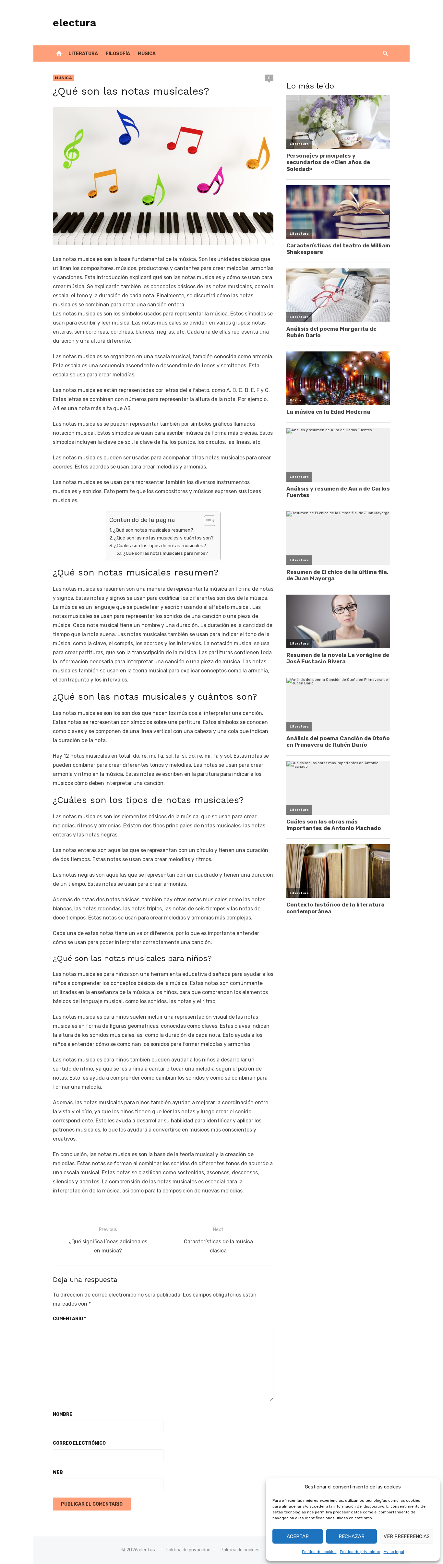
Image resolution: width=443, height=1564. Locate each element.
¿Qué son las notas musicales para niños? (165, 553)
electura (74, 23)
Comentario (69, 1318)
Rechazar (352, 1536)
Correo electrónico (79, 1443)
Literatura (83, 53)
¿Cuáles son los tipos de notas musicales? (160, 546)
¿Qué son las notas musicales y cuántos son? (164, 538)
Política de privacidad (360, 1551)
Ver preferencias (407, 1536)
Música (147, 53)
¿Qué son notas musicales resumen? (153, 530)
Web (58, 1472)
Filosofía (118, 53)
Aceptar (298, 1536)
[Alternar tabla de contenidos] (206, 520)
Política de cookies (319, 1551)
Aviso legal (394, 1551)
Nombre (62, 1414)
